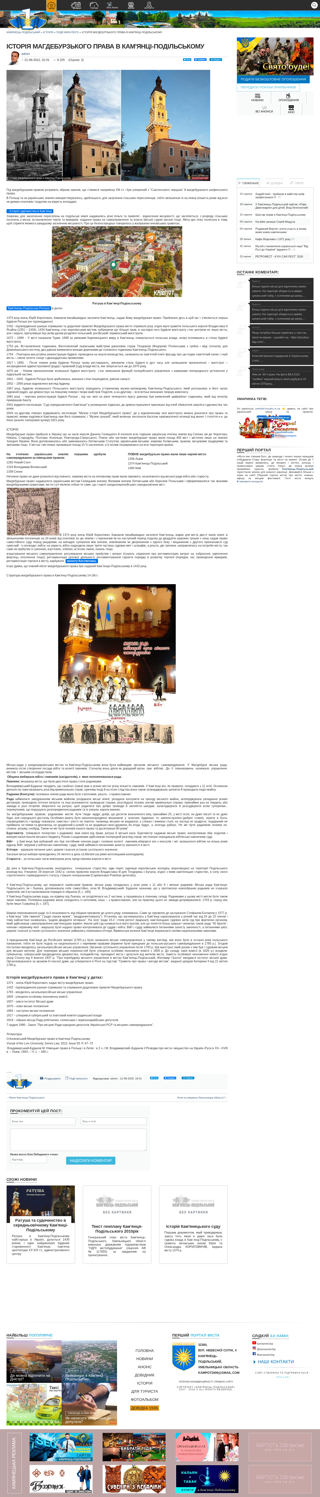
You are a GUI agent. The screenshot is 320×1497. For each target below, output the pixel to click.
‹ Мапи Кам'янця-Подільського (26, 1097)
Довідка (276, 183)
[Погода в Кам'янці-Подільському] (94, 6)
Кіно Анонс (112, 5)
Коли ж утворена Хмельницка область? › (201, 1097)
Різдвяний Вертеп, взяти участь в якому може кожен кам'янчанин (280, 230)
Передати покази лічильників (268, 87)
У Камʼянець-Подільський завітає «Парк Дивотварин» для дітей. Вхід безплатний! (281, 206)
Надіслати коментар (91, 1161)
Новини (144, 1359)
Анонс (145, 1367)
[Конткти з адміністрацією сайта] (149, 6)
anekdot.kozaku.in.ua (267, 408)
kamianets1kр (264, 1343)
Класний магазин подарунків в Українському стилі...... (280, 356)
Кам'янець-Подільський (298, 468)
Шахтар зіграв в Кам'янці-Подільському (280, 214)
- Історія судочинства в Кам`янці (30, 211)
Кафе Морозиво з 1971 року (273, 239)
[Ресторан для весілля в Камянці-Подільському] (207, 1447)
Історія (48, 32)
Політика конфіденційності (196, 1381)
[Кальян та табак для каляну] (207, 1479)
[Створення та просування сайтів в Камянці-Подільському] (61, 1447)
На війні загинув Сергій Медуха (275, 221)
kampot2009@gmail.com (218, 1373)
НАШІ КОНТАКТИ (276, 1361)
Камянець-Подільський (23, 32)
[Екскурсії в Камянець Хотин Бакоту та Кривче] (134, 1447)
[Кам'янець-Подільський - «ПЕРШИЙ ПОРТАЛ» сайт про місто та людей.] (27, 19)
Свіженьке (250, 183)
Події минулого (67, 32)
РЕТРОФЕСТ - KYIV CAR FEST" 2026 (279, 256)
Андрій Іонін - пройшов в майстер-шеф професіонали (279, 195)
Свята (298, 183)
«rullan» (283, 1377)
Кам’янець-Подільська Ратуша (29, 308)
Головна (145, 1350)
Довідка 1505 (144, 1408)
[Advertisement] (275, 145)
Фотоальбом (145, 1399)
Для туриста (144, 1391)
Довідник (144, 1375)
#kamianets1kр (265, 1354)
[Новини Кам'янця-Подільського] (75, 6)
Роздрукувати (50, 1078)
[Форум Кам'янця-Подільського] (131, 6)
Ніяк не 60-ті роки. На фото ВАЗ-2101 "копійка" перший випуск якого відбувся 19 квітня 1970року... (279, 376)
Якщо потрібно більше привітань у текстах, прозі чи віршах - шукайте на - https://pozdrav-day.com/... (281, 334)
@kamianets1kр (266, 1349)
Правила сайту (223, 1381)
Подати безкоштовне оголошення (273, 79)
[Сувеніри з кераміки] (134, 1479)
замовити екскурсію (251, 481)
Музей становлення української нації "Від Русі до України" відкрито (281, 248)
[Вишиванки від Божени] (61, 1479)
